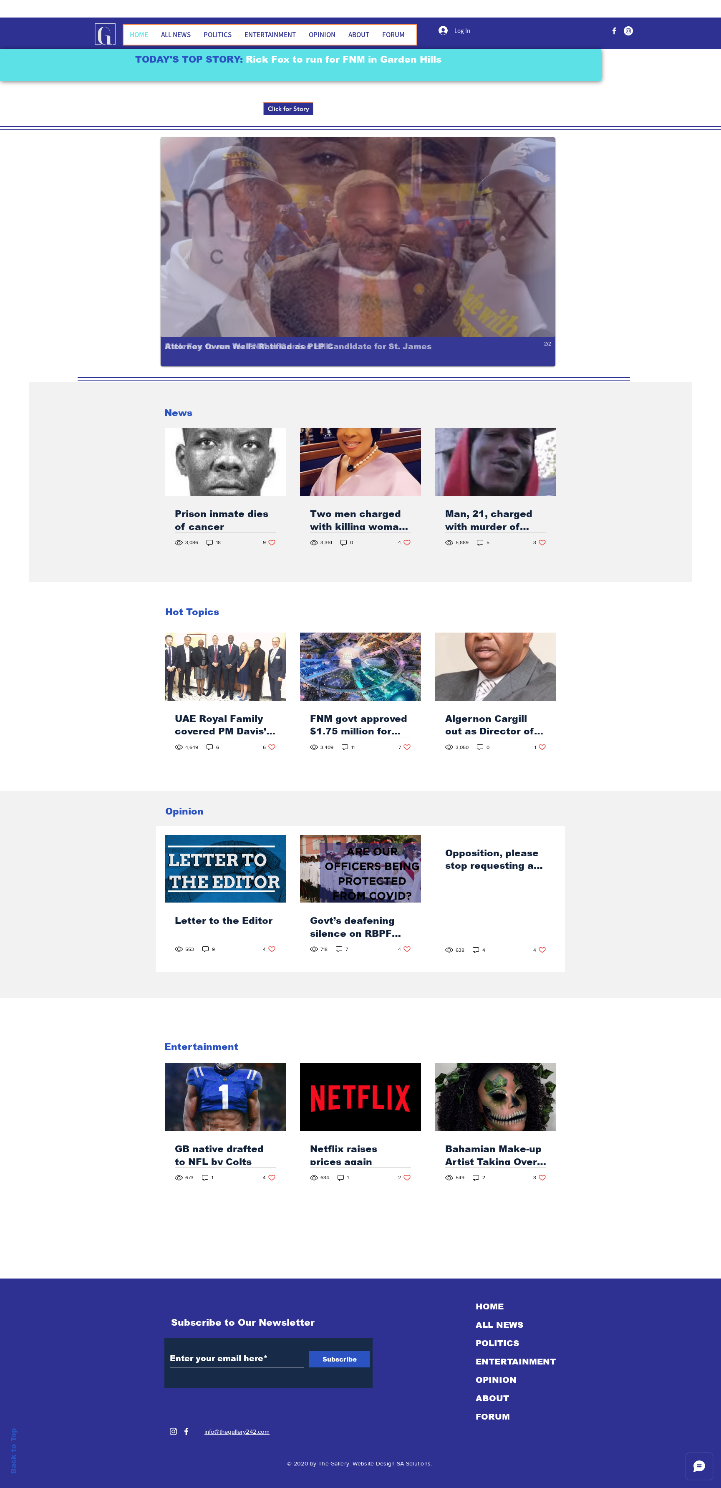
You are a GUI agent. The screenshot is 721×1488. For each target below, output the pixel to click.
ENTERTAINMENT (516, 1361)
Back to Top (14, 1451)
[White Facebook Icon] (186, 1431)
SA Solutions (414, 1463)
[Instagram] (173, 1431)
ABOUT (492, 1398)
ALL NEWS (499, 1324)
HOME (490, 1306)
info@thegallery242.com (237, 1431)
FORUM (493, 1416)
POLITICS (497, 1343)
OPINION (496, 1380)
